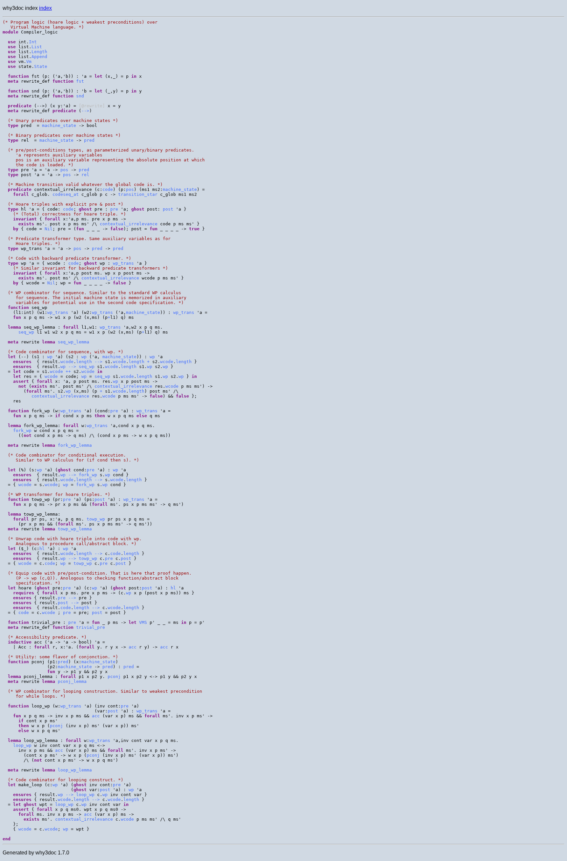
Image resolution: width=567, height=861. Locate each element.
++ (68, 371)
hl (42, 548)
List (37, 46)
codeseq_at (65, 194)
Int (33, 41)
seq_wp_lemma (73, 341)
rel (85, 174)
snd (80, 95)
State (40, 66)
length (84, 361)
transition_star (138, 194)
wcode (67, 361)
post (168, 209)
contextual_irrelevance (129, 223)
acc (132, 647)
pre (114, 209)
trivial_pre (90, 627)
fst (80, 81)
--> (85, 110)
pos (64, 169)
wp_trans (123, 263)
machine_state (59, 125)
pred (89, 140)
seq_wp (26, 332)
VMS (143, 622)
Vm (29, 61)
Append (39, 56)
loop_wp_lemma (75, 770)
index (45, 8)
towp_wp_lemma (75, 528)
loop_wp (22, 745)
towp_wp (96, 519)
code (107, 189)
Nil (48, 228)
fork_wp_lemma (75, 445)
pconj (114, 676)
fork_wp (22, 430)
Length (39, 51)
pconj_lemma (72, 681)
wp (49, 356)
